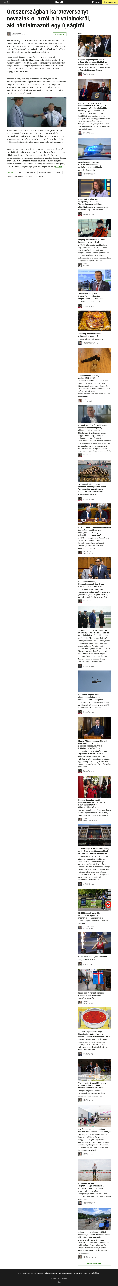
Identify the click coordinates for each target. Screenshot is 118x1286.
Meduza (58, 166)
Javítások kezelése (51, 1273)
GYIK (19, 1273)
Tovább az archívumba (94, 1264)
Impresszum (38, 1273)
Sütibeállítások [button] (94, 1273)
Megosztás (60, 34)
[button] (11, 172)
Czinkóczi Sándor (16, 33)
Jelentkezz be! (111, 2)
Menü (6, 2)
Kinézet (97, 2)
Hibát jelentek (28, 1273)
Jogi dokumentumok (65, 1273)
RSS (85, 1273)
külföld (13, 35)
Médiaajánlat (78, 1273)
